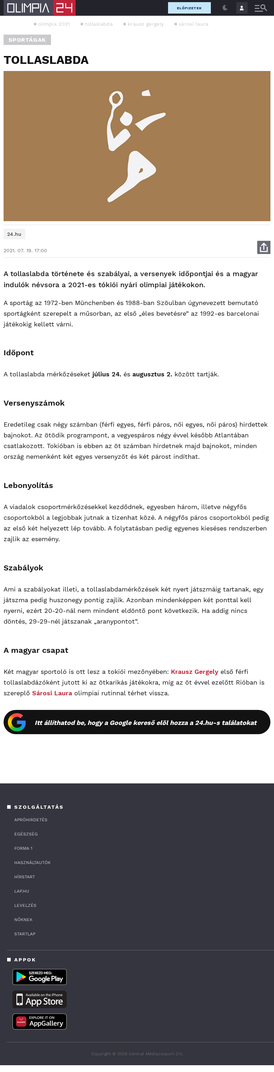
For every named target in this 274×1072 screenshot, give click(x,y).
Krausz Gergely (194, 671)
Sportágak (27, 39)
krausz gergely (146, 24)
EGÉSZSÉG (26, 834)
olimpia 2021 (54, 24)
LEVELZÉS (25, 905)
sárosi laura (194, 24)
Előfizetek (189, 8)
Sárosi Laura (52, 693)
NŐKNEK (23, 919)
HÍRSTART (24, 876)
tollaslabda (99, 24)
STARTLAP (24, 933)
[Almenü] (260, 8)
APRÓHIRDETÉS (30, 819)
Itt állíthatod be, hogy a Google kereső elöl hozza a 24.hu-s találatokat (146, 722)
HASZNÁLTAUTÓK (32, 862)
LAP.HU (21, 891)
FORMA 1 (23, 848)
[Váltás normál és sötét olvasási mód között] (225, 8)
